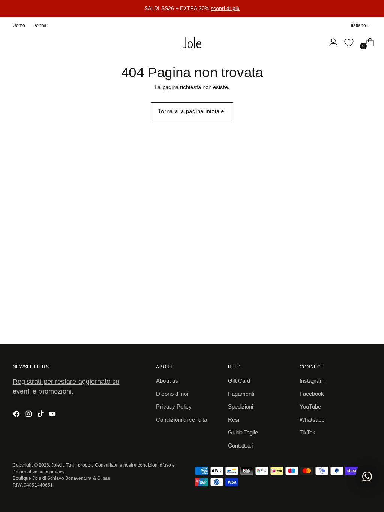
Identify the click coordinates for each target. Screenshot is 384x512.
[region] (192, 8)
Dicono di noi (172, 394)
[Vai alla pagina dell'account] (330, 42)
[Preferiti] (348, 42)
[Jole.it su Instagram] (29, 415)
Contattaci (240, 445)
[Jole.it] (192, 43)
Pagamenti (241, 394)
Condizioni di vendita (181, 419)
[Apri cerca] (314, 42)
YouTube (310, 406)
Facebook (312, 394)
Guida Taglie (243, 432)
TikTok (307, 432)
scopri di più (225, 8)
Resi (233, 419)
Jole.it (57, 465)
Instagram (312, 380)
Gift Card (239, 380)
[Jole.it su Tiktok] (41, 415)
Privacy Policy (174, 406)
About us (167, 380)
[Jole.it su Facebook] (17, 415)
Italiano (358, 25)
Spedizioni (241, 406)
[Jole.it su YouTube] (53, 415)
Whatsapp (312, 419)
